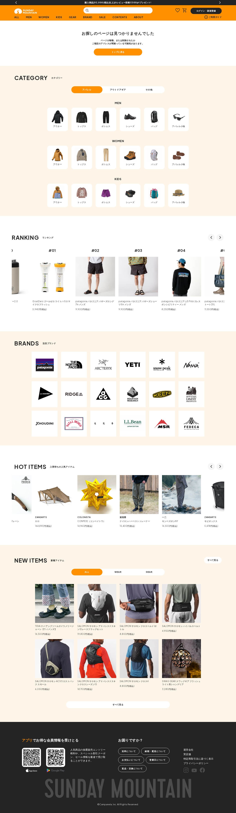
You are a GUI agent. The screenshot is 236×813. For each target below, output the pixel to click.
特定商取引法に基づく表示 (198, 758)
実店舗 (187, 754)
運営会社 (188, 749)
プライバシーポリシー (196, 763)
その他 (149, 89)
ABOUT (138, 17)
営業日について (157, 760)
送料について (129, 751)
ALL (16, 17)
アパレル (86, 89)
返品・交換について (132, 768)
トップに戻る (118, 52)
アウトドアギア (118, 89)
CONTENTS (119, 17)
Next (220, 2)
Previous (16, 2)
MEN (29, 17)
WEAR (118, 572)
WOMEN (44, 17)
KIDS (59, 17)
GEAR (72, 17)
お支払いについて (131, 760)
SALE (102, 17)
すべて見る (212, 560)
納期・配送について (155, 751)
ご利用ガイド (215, 17)
